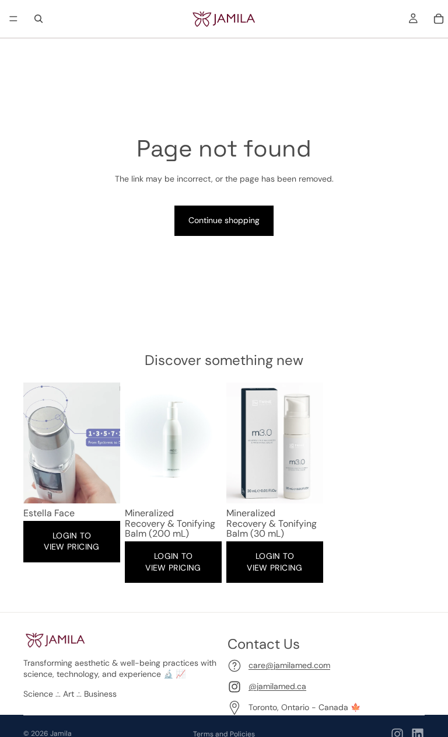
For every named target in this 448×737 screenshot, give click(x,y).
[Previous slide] (36, 443)
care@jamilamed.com (289, 665)
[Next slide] (107, 443)
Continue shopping (224, 220)
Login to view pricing (71, 541)
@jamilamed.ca (277, 686)
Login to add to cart (74, 485)
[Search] (38, 19)
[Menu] (13, 18)
